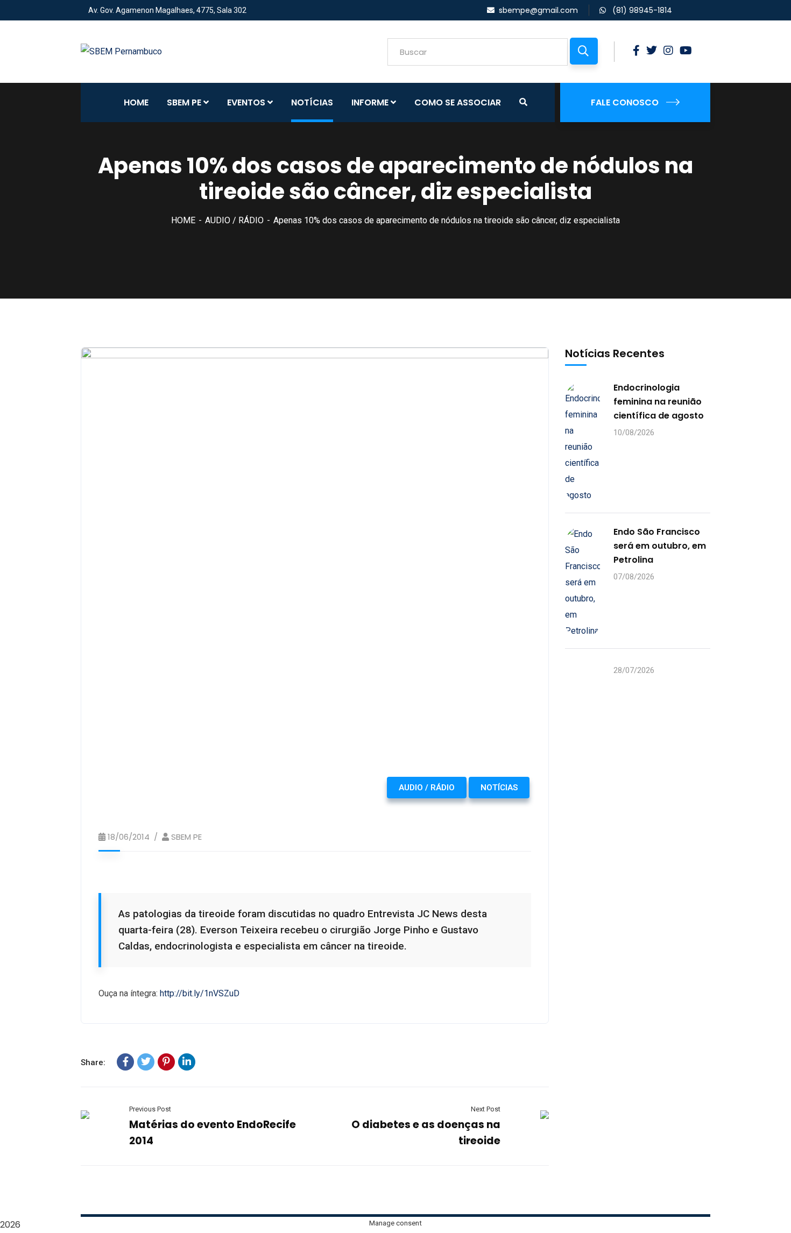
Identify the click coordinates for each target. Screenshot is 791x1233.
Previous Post (150, 1109)
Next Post (485, 1109)
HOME (183, 220)
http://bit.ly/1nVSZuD (199, 993)
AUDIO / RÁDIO (234, 220)
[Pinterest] (166, 1062)
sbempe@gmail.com (538, 10)
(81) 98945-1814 (641, 10)
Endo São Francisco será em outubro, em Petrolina (659, 546)
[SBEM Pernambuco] (121, 51)
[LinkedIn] (186, 1062)
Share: (93, 1062)
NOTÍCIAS (499, 787)
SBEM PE (186, 836)
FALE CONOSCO (625, 102)
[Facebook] (125, 1062)
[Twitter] (145, 1062)
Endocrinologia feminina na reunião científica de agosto (658, 401)
